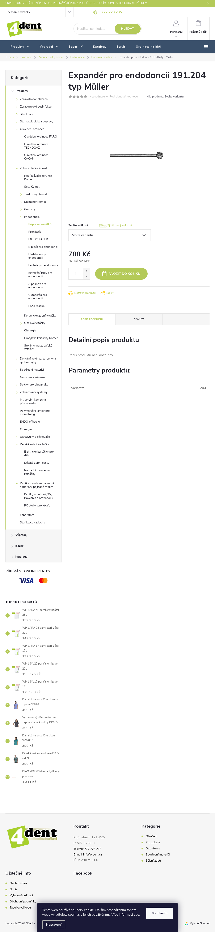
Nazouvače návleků (32, 377)
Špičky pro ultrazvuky (34, 385)
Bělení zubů (153, 860)
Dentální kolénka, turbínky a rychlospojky (38, 360)
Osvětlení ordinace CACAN (36, 157)
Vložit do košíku (124, 273)
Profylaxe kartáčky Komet (41, 338)
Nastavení (54, 924)
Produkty (22, 91)
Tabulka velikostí (20, 907)
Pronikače (34, 232)
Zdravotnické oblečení (34, 99)
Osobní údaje (18, 883)
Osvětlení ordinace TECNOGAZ (36, 146)
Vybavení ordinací (21, 895)
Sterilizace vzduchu (32, 522)
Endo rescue (36, 306)
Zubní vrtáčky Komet (33, 168)
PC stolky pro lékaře (37, 506)
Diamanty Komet (35, 202)
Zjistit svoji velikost (120, 225)
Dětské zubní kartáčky (34, 444)
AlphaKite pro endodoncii (37, 285)
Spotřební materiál (32, 370)
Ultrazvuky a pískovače (35, 437)
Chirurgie (30, 330)
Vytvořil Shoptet (200, 923)
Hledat (127, 28)
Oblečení (151, 836)
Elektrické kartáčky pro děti (39, 453)
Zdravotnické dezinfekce (35, 107)
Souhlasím (160, 913)
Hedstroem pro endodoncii (38, 256)
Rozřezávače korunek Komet (38, 177)
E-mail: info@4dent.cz (87, 855)
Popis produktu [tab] (92, 319)
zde (136, 914)
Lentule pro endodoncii (43, 265)
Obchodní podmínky (17, 12)
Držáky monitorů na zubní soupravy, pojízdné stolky (37, 485)
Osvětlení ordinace (32, 129)
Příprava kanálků (39, 224)
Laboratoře (27, 515)
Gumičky (29, 209)
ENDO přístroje (30, 422)
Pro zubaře (153, 842)
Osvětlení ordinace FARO (40, 137)
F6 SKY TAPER (38, 239)
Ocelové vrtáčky (34, 323)
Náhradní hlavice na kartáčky (37, 472)
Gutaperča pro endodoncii (37, 296)
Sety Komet (31, 187)
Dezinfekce (153, 848)
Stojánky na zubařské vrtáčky (38, 347)
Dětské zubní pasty (36, 463)
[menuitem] (20, 46)
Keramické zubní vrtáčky (40, 316)
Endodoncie (31, 217)
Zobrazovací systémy (33, 392)
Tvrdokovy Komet (35, 194)
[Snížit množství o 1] (86, 276)
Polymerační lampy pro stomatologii (35, 412)
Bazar (19, 546)
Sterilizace (26, 114)
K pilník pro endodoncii (43, 247)
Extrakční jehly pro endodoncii (40, 274)
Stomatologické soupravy (36, 121)
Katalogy (21, 557)
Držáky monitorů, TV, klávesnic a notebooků (38, 496)
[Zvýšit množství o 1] (86, 271)
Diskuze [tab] (139, 319)
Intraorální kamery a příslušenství (33, 401)
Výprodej (21, 535)
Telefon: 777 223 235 (87, 849)
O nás (13, 889)
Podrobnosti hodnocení (124, 97)
